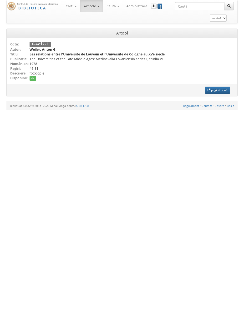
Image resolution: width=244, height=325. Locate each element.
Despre (219, 106)
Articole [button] (90, 6)
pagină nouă (219, 90)
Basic (230, 106)
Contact (207, 106)
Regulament (191, 106)
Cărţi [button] (70, 6)
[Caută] (229, 6)
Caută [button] (112, 6)
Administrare (136, 6)
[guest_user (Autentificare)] (154, 6)
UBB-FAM (82, 106)
